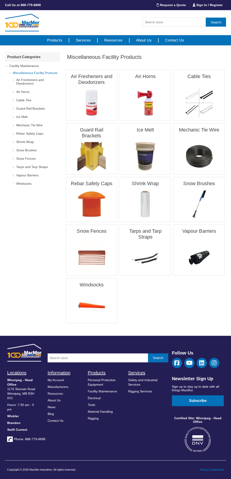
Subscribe (198, 401)
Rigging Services (140, 391)
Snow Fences (26, 158)
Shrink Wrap (25, 142)
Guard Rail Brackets (30, 108)
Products (54, 40)
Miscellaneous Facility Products (35, 73)
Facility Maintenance (24, 66)
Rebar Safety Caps (29, 133)
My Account (56, 380)
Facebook (177, 363)
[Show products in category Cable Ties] (199, 103)
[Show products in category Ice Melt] (145, 156)
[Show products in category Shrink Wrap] (145, 204)
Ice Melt (22, 117)
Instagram (214, 363)
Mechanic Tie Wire (29, 125)
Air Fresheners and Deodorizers (30, 81)
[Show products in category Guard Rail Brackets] (91, 156)
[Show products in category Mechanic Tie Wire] (199, 156)
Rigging (93, 418)
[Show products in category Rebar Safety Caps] (91, 204)
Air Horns (23, 92)
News (51, 407)
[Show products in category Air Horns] (145, 103)
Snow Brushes (26, 150)
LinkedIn (202, 363)
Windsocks (24, 183)
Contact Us (174, 40)
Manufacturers (58, 387)
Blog (51, 414)
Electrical (94, 398)
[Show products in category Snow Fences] (91, 257)
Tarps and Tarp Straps (32, 167)
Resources (113, 40)
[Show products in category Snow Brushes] (199, 204)
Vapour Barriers (27, 175)
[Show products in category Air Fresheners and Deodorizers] (91, 103)
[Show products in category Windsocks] (91, 305)
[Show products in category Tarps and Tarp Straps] (145, 257)
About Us (144, 40)
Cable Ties (23, 100)
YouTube (189, 363)
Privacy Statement (212, 469)
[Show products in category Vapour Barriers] (199, 257)
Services (83, 40)
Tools (91, 405)
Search (216, 22)
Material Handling (100, 411)
